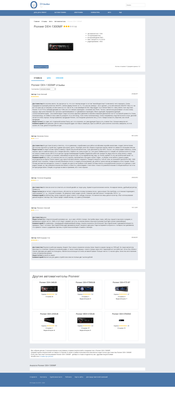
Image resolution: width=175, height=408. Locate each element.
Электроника (78, 12)
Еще (120, 12)
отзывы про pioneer (46, 356)
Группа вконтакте (56, 377)
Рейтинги (68, 377)
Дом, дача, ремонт (40, 12)
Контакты (43, 377)
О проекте (33, 377)
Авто (109, 12)
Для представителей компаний (97, 377)
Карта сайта (79, 377)
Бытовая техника (60, 12)
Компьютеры (95, 12)
